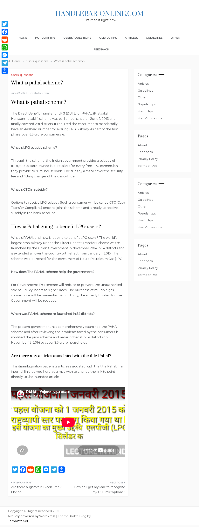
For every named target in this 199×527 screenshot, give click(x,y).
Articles (131, 37)
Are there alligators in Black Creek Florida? (36, 489)
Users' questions (22, 75)
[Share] (5, 71)
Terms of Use (147, 166)
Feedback (101, 49)
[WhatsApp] (5, 47)
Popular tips (45, 37)
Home (23, 37)
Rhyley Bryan (41, 92)
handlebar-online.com (99, 14)
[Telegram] (5, 63)
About (142, 145)
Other (175, 37)
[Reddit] (5, 39)
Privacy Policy (148, 159)
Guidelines (154, 37)
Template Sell (18, 521)
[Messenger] (5, 55)
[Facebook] (5, 32)
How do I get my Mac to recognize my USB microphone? (99, 489)
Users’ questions (78, 37)
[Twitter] (5, 24)
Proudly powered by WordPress (32, 516)
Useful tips (108, 37)
